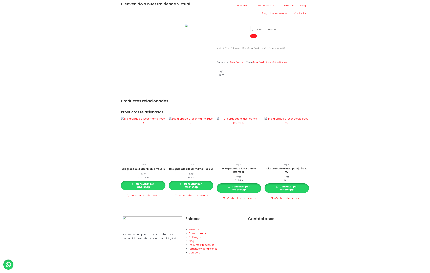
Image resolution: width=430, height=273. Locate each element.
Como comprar (264, 5)
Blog (303, 5)
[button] (143, 196)
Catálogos (287, 5)
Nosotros (242, 5)
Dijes (227, 48)
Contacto (300, 13)
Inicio (219, 48)
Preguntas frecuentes (274, 13)
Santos (236, 48)
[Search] (253, 36)
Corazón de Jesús (262, 62)
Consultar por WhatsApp (145, 185)
